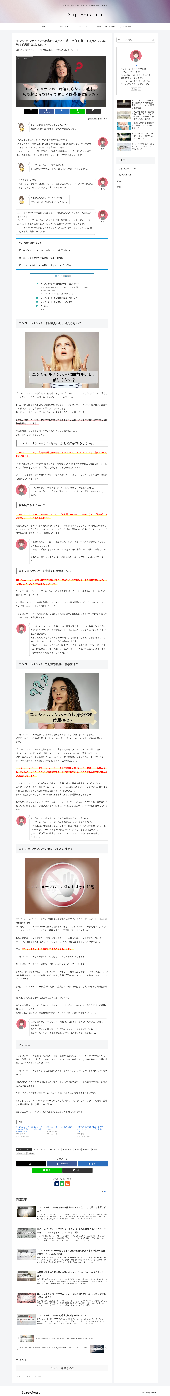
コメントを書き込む (62, 1368)
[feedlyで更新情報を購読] (62, 1183)
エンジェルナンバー (24, 1149)
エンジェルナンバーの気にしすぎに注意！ (57, 302)
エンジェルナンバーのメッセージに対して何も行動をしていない (64, 287)
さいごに (44, 306)
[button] (93, 111)
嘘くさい (87, 1149)
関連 (42, 309)
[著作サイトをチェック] (56, 1183)
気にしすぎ (21, 1153)
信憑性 (79, 1149)
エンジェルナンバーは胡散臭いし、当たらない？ (60, 284)
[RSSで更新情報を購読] (67, 1183)
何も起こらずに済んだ (49, 290)
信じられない (69, 1149)
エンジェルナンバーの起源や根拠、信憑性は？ (59, 298)
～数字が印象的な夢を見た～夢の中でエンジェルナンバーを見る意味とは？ (90, 1129)
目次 (60, 276)
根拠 (95, 1149)
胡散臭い (31, 1153)
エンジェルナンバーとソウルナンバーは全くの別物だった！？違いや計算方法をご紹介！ (29, 1129)
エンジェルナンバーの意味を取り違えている (57, 294)
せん (136, 65)
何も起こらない (56, 1149)
